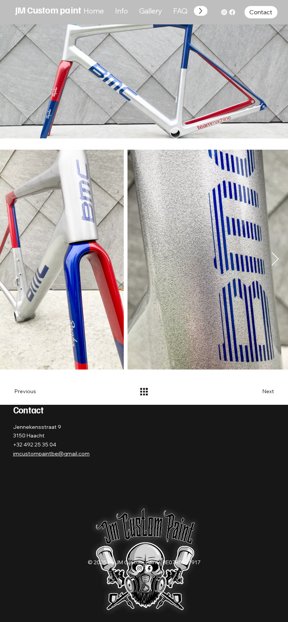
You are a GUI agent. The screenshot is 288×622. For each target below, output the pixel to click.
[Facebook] (232, 12)
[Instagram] (224, 12)
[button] (261, 12)
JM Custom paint (48, 10)
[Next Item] (275, 259)
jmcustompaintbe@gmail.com (51, 453)
